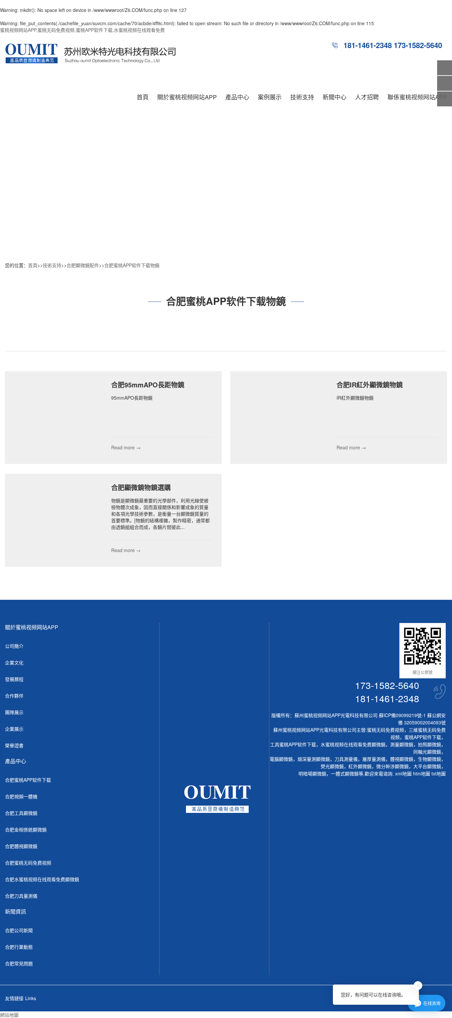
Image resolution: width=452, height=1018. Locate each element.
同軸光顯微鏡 (427, 751)
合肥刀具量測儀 (21, 895)
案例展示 (270, 96)
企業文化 (14, 662)
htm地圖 (421, 773)
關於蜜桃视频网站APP (187, 96)
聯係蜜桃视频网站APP (417, 96)
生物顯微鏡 (429, 759)
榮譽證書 (14, 745)
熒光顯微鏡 (332, 766)
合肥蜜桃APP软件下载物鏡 (131, 265)
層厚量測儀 (373, 759)
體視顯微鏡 (401, 759)
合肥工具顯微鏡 (21, 813)
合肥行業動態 (19, 946)
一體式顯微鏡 (345, 773)
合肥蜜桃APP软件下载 (28, 779)
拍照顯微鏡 (429, 744)
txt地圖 (438, 773)
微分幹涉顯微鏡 (392, 766)
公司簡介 (14, 646)
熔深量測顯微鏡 (313, 759)
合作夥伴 (14, 695)
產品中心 (237, 96)
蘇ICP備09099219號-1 (402, 715)
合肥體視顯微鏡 (21, 846)
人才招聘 (367, 96)
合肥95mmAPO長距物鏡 (147, 384)
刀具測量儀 (346, 759)
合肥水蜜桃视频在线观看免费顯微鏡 (42, 879)
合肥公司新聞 (19, 930)
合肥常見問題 (19, 963)
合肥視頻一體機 (21, 796)
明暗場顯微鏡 (312, 773)
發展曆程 (14, 679)
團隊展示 (14, 712)
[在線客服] (444, 83)
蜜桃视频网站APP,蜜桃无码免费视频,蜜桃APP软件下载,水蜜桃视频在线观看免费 (82, 30)
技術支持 (302, 96)
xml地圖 (403, 773)
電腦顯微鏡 (281, 759)
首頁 (143, 96)
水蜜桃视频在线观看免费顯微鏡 (353, 744)
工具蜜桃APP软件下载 (293, 744)
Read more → (126, 447)
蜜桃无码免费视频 (385, 729)
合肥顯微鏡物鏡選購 (141, 487)
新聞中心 (334, 96)
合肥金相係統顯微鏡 (26, 829)
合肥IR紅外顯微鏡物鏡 (370, 384)
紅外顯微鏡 (360, 766)
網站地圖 (9, 1014)
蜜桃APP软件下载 (422, 737)
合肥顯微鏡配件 (83, 265)
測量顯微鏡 (401, 744)
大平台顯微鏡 (427, 766)
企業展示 (14, 728)
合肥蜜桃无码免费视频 (28, 862)
